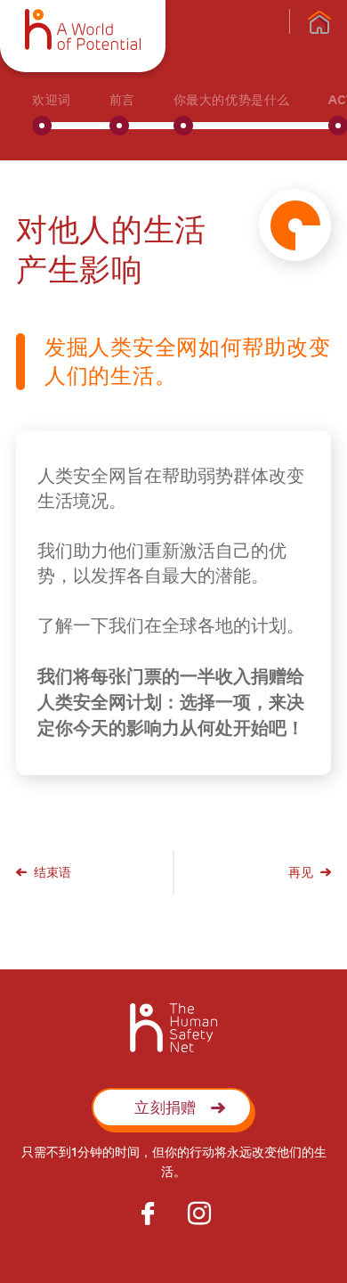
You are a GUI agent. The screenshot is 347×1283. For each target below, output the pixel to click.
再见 (300, 872)
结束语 (52, 872)
